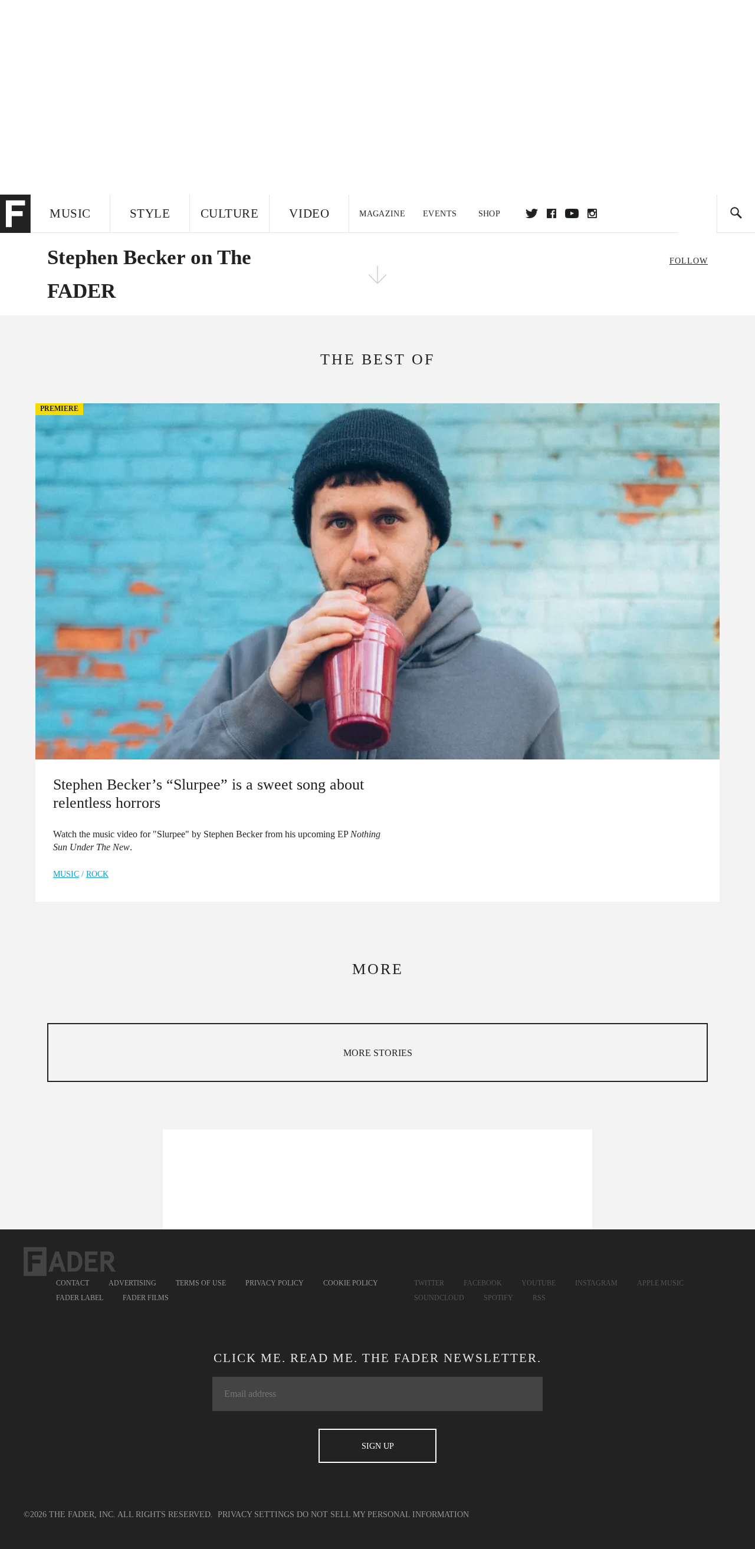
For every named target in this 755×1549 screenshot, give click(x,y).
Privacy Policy (274, 1283)
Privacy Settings (256, 1514)
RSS (539, 1298)
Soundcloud (439, 1298)
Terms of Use (201, 1283)
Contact (72, 1283)
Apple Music (660, 1283)
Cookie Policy (350, 1283)
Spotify (498, 1298)
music (66, 874)
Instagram (596, 1283)
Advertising (132, 1283)
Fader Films (146, 1298)
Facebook (483, 1283)
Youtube (538, 1283)
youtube (572, 213)
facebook (551, 213)
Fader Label (79, 1298)
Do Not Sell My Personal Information (383, 1514)
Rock (97, 874)
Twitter (532, 213)
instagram (592, 213)
